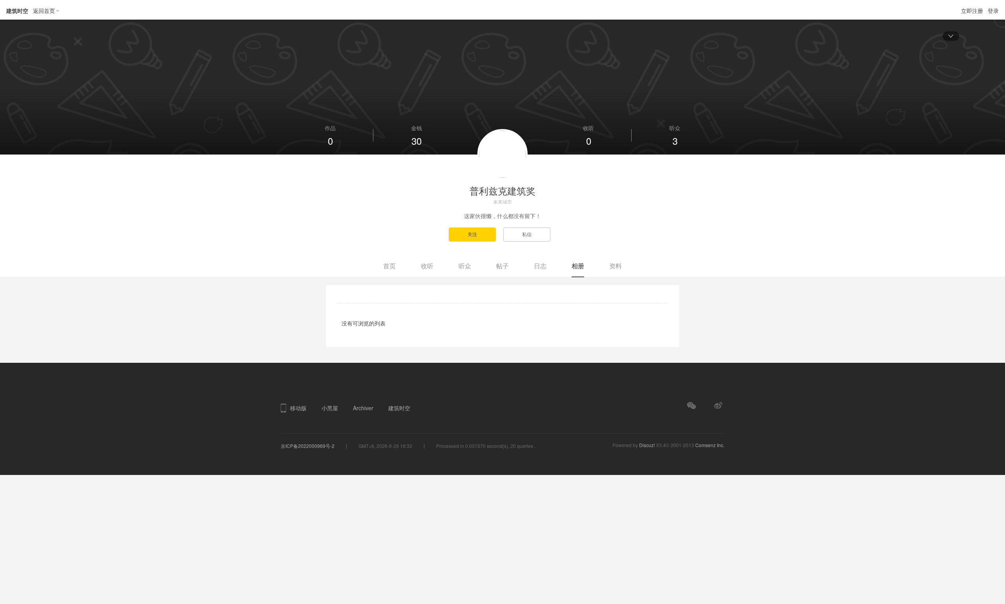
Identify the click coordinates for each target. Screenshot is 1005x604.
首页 (389, 265)
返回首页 (44, 11)
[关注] (476, 234)
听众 (465, 265)
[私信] (529, 234)
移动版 (298, 408)
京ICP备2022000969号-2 (307, 445)
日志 (540, 265)
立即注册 (972, 11)
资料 (615, 265)
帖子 (502, 265)
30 (416, 141)
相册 (578, 265)
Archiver (363, 408)
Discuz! (647, 445)
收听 (427, 265)
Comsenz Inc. (709, 445)
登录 (993, 11)
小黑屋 (330, 408)
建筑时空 (17, 11)
